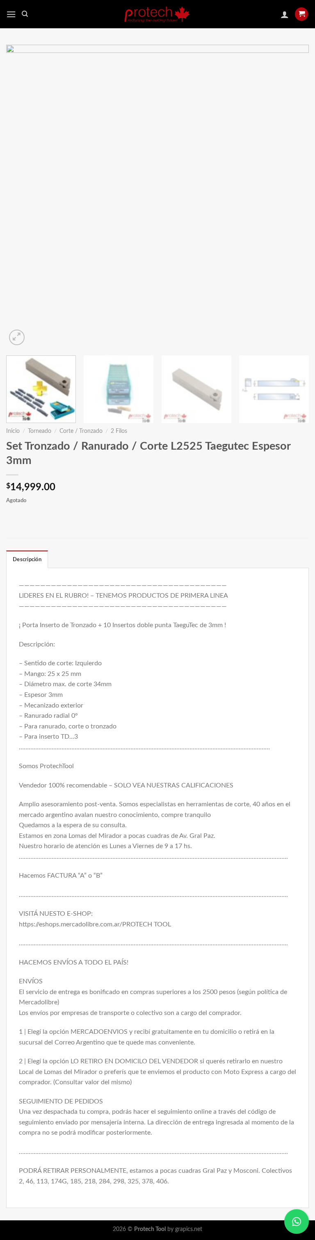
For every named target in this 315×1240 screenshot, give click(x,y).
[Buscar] (25, 14)
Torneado (39, 431)
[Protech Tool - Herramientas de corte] (157, 14)
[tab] (27, 559)
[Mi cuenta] (285, 14)
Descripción (27, 559)
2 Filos (119, 431)
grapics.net (188, 1229)
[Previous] (22, 196)
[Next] (292, 196)
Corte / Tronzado (81, 431)
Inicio (13, 431)
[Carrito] (301, 14)
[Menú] (11, 14)
